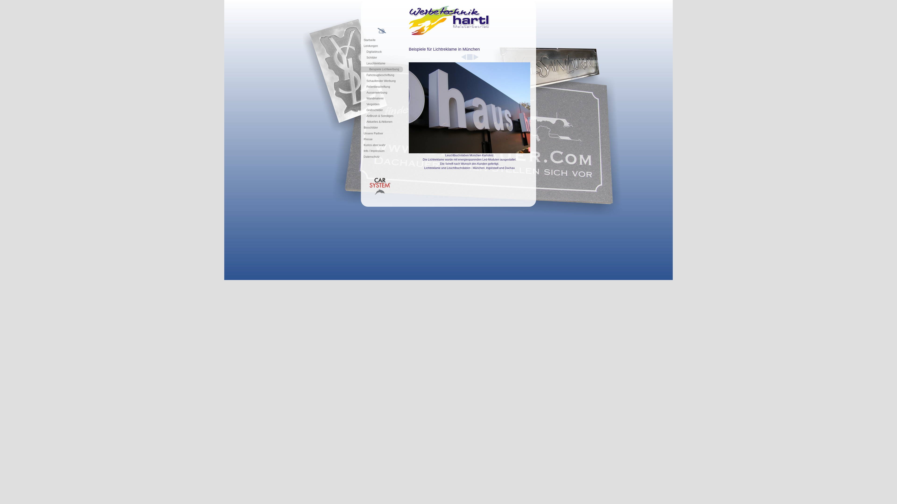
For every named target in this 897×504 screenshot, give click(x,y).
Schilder (372, 57)
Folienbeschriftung (378, 86)
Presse (368, 139)
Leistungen (371, 46)
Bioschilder (371, 127)
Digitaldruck (374, 51)
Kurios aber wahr (374, 145)
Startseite (370, 40)
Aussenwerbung (377, 92)
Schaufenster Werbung (381, 81)
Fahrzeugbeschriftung (380, 75)
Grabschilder (375, 110)
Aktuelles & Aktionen (379, 121)
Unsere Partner (373, 133)
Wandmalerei (375, 98)
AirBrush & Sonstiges (380, 116)
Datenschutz (372, 156)
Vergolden (373, 104)
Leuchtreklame (376, 63)
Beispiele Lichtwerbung (384, 69)
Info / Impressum (374, 151)
